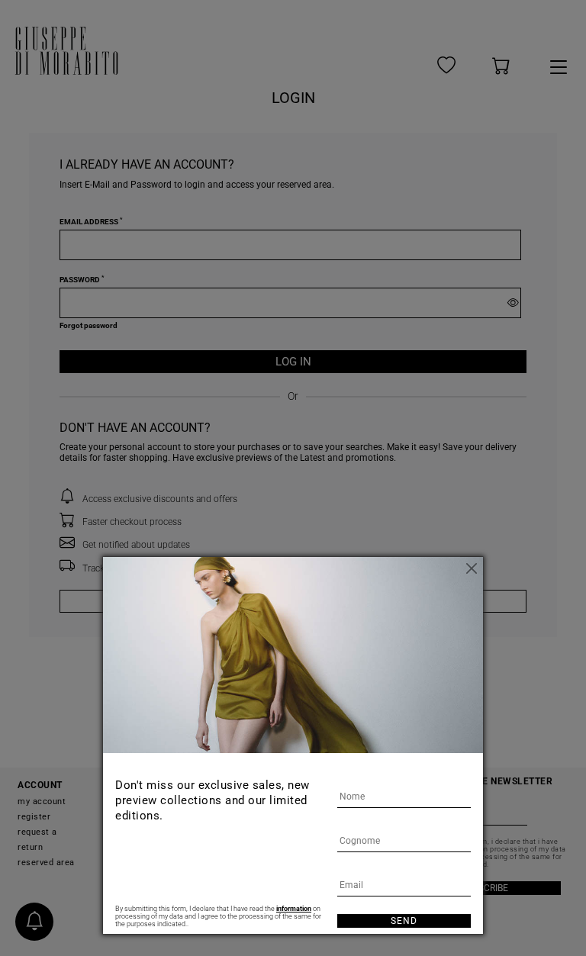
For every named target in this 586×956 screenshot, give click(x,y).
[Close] (471, 568)
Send (404, 921)
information (293, 909)
